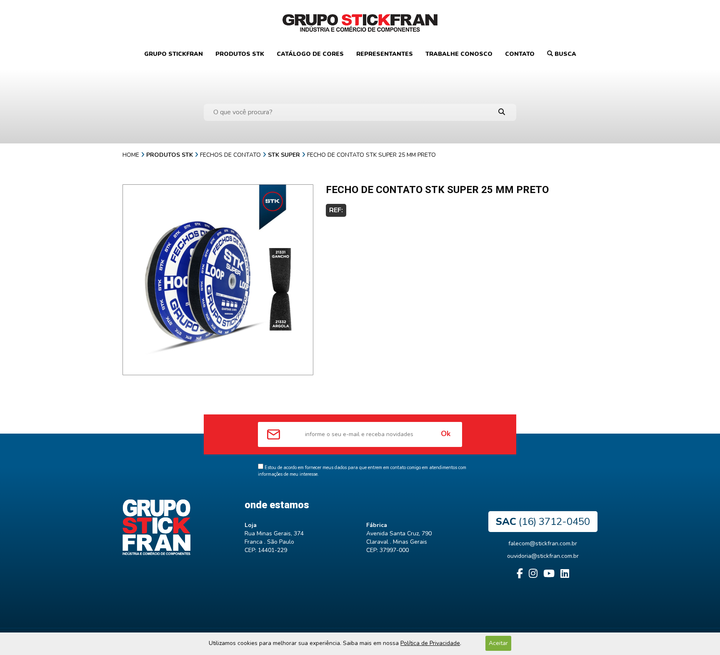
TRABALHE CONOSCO (458, 54)
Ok (445, 434)
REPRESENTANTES (384, 54)
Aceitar (498, 643)
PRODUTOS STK (239, 54)
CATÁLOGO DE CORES (310, 54)
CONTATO (520, 54)
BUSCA (564, 54)
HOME (130, 155)
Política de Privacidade (430, 643)
